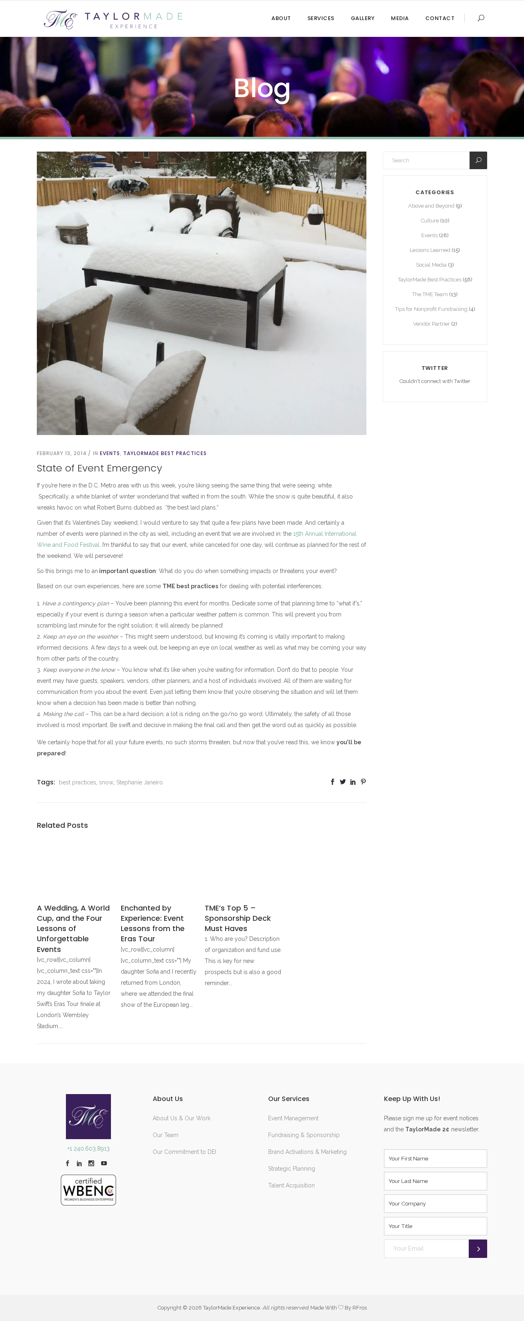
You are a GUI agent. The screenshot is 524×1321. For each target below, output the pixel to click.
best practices (77, 782)
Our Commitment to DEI (184, 1152)
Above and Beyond (431, 206)
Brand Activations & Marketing (307, 1152)
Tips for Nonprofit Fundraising (431, 309)
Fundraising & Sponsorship (304, 1135)
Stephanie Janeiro (139, 782)
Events (110, 453)
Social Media (431, 265)
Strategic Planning (291, 1168)
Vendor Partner (431, 324)
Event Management (293, 1118)
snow (106, 782)
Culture (430, 221)
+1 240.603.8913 (89, 1148)
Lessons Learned (430, 250)
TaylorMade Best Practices (165, 453)
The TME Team (430, 294)
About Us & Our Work (181, 1118)
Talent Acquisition (291, 1185)
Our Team (165, 1135)
